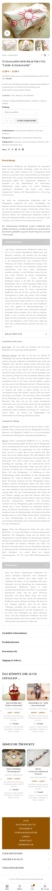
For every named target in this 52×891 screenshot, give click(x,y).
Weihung (5, 107)
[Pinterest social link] (16, 150)
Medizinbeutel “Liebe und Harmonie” (38, 704)
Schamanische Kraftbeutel (32, 138)
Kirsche (41, 142)
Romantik (14, 145)
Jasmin (25, 142)
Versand (9, 79)
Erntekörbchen (18, 709)
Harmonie (5, 145)
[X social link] (12, 150)
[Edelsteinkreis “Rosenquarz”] (13, 758)
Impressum (26, 844)
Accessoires (8, 709)
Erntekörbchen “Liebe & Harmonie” (14, 704)
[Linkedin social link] (19, 150)
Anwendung (13, 242)
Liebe (47, 142)
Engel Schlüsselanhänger (38, 777)
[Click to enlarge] (7, 33)
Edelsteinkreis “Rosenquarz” (14, 770)
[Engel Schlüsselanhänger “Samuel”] (38, 758)
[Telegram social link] (23, 150)
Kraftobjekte (13, 55)
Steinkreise (8, 775)
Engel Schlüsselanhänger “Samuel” (38, 771)
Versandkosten (26, 832)
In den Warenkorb (26, 121)
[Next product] (48, 55)
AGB (26, 820)
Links (26, 836)
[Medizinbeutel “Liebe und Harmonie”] (38, 692)
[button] (5, 20)
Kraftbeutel (13, 334)
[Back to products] (45, 55)
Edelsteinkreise (18, 775)
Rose (20, 145)
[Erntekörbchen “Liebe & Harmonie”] (13, 692)
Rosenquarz (32, 142)
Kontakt (26, 840)
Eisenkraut (18, 142)
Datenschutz (26, 824)
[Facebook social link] (9, 150)
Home (4, 55)
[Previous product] (41, 55)
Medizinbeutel (42, 709)
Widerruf (26, 828)
